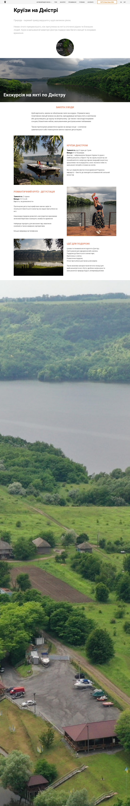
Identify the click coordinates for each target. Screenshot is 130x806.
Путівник (82, 2)
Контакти (90, 2)
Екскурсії (62, 2)
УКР (125, 2)
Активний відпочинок (43, 2)
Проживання (72, 2)
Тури (55, 2)
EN (121, 2)
